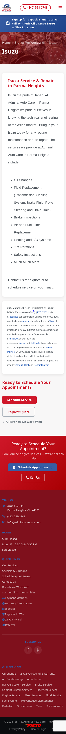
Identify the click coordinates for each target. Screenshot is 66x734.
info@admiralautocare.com (24, 522)
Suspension (24, 706)
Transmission (55, 706)
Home (6, 43)
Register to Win (14, 614)
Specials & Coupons (14, 571)
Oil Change (9, 673)
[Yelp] (38, 650)
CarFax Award (13, 619)
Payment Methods (16, 598)
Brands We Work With (30, 43)
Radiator (7, 706)
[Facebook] (28, 650)
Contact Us (9, 581)
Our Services (10, 565)
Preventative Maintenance (37, 700)
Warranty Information (18, 603)
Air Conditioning (12, 679)
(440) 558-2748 (37, 7)
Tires (39, 706)
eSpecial (10, 608)
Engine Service (11, 695)
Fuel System (9, 700)
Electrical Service (47, 690)
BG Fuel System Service (16, 684)
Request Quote (19, 412)
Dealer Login (38, 729)
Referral (10, 625)
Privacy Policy (17, 729)
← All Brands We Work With (22, 422)
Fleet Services (33, 695)
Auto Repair (34, 679)
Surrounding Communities (18, 592)
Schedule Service (19, 400)
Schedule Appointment (35, 467)
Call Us (35, 478)
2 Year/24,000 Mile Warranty (37, 673)
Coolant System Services (17, 690)
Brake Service (43, 684)
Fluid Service (53, 695)
